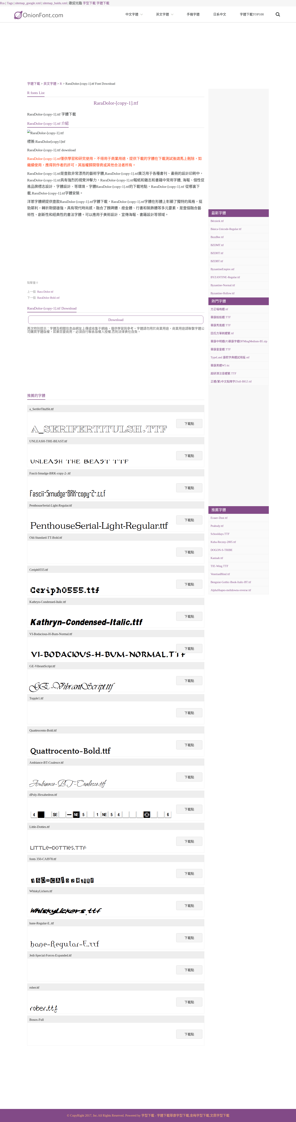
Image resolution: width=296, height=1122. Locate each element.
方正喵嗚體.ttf (219, 309)
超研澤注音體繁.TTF (223, 373)
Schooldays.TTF (220, 533)
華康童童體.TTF (221, 349)
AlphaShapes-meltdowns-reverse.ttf (231, 590)
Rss (2, 3)
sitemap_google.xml (28, 3)
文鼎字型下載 (219, 1115)
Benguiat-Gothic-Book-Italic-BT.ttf (231, 582)
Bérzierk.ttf (217, 221)
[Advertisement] (148, 53)
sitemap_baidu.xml (55, 3)
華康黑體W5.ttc (220, 365)
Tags (10, 3)
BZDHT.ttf (217, 253)
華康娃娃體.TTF (221, 317)
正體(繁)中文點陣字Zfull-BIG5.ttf (231, 381)
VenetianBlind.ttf (220, 574)
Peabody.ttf (217, 525)
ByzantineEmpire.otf (222, 269)
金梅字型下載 (199, 1115)
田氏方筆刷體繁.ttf (222, 333)
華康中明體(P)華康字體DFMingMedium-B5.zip (239, 341)
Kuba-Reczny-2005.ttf (223, 542)
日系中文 (219, 14)
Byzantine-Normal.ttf (223, 285)
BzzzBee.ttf (217, 237)
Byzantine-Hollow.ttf (223, 293)
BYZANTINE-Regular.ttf (225, 277)
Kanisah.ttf (217, 558)
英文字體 (162, 14)
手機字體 (193, 14)
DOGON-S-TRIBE (222, 550)
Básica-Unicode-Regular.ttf (226, 229)
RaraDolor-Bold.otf (48, 297)
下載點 (189, 423)
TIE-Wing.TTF (219, 566)
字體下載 (102, 3)
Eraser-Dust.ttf (219, 517)
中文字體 (131, 14)
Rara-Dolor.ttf (45, 291)
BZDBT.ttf (217, 261)
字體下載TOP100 (252, 14)
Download (115, 320)
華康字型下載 (179, 1115)
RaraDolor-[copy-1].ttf (116, 103)
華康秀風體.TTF (221, 325)
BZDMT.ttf (217, 245)
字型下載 (89, 3)
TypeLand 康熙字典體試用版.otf (230, 357)
